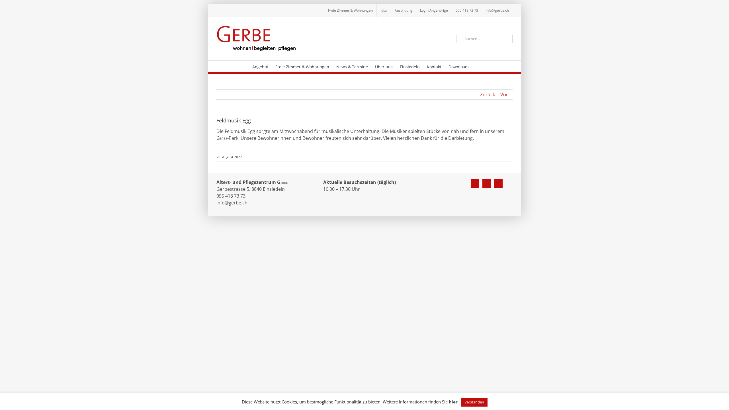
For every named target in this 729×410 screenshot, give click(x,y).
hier (453, 402)
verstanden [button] (474, 402)
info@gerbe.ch (231, 203)
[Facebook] (475, 183)
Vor (504, 94)
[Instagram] (486, 183)
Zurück (487, 94)
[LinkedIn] (498, 183)
